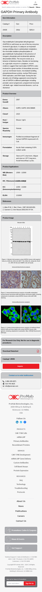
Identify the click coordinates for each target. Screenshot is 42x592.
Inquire (20, 366)
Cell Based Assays (21, 466)
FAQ (21, 480)
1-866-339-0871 (10, 381)
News (21, 506)
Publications (21, 511)
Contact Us (21, 521)
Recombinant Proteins (21, 445)
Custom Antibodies (21, 463)
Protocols (21, 492)
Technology (21, 484)
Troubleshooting (21, 488)
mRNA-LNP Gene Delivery (21, 459)
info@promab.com (11, 386)
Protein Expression (21, 470)
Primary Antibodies (21, 441)
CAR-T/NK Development (21, 455)
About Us (21, 501)
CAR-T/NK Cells (21, 433)
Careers (21, 516)
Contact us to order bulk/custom (21, 375)
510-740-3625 (10, 384)
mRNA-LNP (21, 437)
